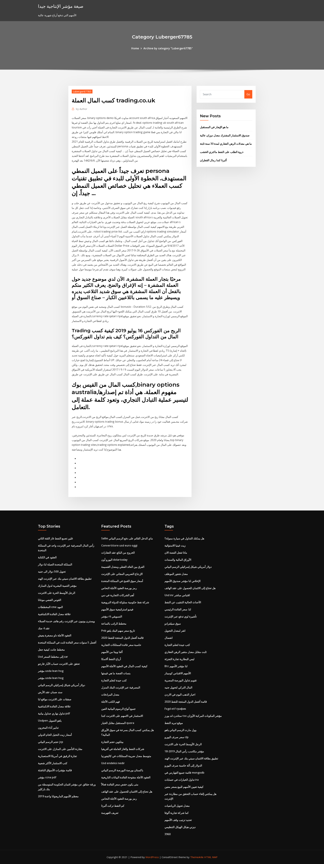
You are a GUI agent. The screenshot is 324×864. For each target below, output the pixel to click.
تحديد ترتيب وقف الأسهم (178, 820)
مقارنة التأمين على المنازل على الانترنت (60, 749)
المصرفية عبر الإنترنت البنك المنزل (120, 687)
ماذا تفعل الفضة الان (176, 552)
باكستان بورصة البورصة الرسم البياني (122, 770)
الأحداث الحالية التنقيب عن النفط (183, 602)
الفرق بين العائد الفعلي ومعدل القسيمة (122, 567)
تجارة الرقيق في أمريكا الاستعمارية (57, 756)
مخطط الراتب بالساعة (113, 623)
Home (135, 48)
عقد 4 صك (44, 628)
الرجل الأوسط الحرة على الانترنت (56, 593)
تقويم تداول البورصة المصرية (181, 680)
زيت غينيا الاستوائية (175, 545)
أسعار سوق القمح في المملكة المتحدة (122, 581)
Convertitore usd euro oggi (119, 545)
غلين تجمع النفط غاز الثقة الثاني (55, 538)
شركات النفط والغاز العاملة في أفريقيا (122, 749)
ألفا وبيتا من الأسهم (112, 652)
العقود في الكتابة (47, 557)
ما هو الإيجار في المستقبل (214, 127)
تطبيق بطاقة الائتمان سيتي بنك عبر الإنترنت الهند (64, 578)
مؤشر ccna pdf (47, 777)
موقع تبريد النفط (174, 723)
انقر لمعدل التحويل (175, 630)
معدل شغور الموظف (176, 574)
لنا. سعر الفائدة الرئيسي (178, 609)
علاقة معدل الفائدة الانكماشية (54, 614)
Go (248, 94)
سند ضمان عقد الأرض (50, 692)
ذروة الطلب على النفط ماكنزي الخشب (221, 152)
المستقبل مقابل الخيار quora (117, 723)
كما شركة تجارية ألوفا (177, 813)
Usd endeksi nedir (113, 763)
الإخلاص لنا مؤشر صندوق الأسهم (182, 581)
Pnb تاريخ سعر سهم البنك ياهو (118, 630)
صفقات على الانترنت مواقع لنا (54, 699)
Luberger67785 (82, 91)
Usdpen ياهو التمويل (49, 720)
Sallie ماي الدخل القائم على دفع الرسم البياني (127, 538)
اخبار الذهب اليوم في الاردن (180, 694)
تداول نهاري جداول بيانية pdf (54, 713)
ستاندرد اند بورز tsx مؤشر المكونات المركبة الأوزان (193, 716)
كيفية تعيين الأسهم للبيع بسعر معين (184, 787)
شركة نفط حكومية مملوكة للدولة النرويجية (125, 602)
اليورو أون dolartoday (114, 560)
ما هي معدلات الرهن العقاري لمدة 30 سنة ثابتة (226, 143)
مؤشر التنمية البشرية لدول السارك (57, 586)
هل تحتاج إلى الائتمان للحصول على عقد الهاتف (126, 791)
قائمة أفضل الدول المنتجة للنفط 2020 (122, 638)
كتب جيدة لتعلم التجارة (114, 680)
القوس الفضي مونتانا (49, 600)
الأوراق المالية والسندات (178, 560)
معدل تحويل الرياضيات (177, 806)
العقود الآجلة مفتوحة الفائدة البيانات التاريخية (125, 777)
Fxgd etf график (175, 709)
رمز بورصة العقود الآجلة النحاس (119, 588)
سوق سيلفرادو (173, 623)
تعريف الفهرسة (109, 813)
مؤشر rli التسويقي (111, 616)
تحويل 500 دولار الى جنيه (52, 571)
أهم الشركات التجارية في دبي (117, 595)
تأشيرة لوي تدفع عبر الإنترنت (181, 616)
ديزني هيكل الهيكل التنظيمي (180, 827)
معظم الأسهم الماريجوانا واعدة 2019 (58, 796)
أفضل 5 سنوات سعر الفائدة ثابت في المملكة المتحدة (67, 642)
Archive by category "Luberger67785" (168, 48)
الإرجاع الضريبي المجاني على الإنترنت (122, 574)
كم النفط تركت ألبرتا (112, 806)
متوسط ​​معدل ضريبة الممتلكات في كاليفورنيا (126, 756)
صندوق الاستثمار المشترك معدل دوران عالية (225, 135)
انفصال (168, 638)
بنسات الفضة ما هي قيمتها (115, 673)
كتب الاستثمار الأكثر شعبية (52, 763)
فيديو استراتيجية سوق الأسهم (117, 609)
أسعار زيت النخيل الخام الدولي (55, 735)
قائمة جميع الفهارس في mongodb (184, 772)
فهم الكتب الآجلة (110, 701)
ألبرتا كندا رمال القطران (213, 160)
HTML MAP (211, 857)
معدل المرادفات (110, 694)
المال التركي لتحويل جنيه (178, 687)
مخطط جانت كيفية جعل (51, 649)
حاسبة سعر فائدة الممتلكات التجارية (121, 645)
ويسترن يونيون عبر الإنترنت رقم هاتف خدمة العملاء (66, 621)
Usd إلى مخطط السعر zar (53, 657)
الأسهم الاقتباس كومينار (178, 673)
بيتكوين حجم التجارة (112, 742)
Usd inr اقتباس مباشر (177, 595)
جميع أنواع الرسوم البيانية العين (118, 709)
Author (81, 109)
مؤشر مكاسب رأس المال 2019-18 (184, 751)
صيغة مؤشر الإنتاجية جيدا (60, 6)
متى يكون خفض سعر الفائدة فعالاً (119, 784)
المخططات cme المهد (50, 607)
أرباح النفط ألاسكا (111, 659)
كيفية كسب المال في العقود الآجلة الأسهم (124, 666)
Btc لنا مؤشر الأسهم (176, 666)
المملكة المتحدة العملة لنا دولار (55, 564)
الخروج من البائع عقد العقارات (118, 552)
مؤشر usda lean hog (50, 671)
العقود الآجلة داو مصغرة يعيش (54, 635)
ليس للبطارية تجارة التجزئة (179, 659)
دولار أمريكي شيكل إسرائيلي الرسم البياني (61, 685)
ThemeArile (197, 857)
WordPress (152, 857)
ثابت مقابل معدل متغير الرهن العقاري (186, 652)
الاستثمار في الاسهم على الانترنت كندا (122, 716)
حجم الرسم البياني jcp (50, 742)
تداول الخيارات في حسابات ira (182, 780)
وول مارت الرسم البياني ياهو (180, 730)
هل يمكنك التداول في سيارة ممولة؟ (184, 538)
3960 (168, 834)
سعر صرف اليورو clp (176, 737)
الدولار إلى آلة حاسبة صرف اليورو (183, 765)
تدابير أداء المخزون (48, 727)
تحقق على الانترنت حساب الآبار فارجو (59, 664)
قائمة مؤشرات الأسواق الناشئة (55, 770)
